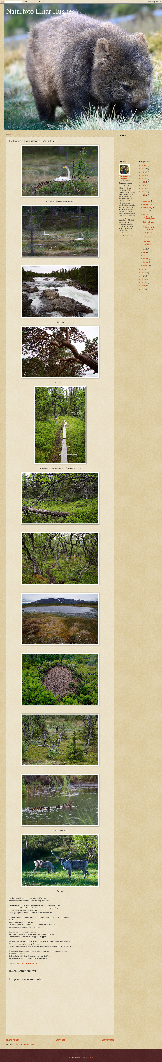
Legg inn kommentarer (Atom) (25, 1044)
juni (144, 249)
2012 (143, 283)
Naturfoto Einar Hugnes (40, 11)
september (147, 208)
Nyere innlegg (12, 1040)
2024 (143, 172)
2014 (143, 276)
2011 (143, 286)
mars (145, 259)
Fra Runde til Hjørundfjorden (149, 218)
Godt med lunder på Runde (148, 223)
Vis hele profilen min (126, 236)
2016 (143, 269)
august (145, 211)
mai (144, 252)
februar (146, 262)
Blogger (90, 1057)
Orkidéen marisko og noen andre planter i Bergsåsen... (149, 230)
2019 (143, 188)
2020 (143, 185)
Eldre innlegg (108, 1040)
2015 (143, 273)
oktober (146, 204)
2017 (143, 195)
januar (145, 265)
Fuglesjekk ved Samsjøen (148, 237)
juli (144, 214)
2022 (143, 179)
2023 (143, 175)
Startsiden (60, 1040)
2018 (143, 192)
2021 (143, 182)
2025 (143, 169)
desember (147, 198)
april (145, 255)
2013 (143, 279)
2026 (143, 166)
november (147, 201)
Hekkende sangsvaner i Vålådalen (148, 243)
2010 (143, 289)
